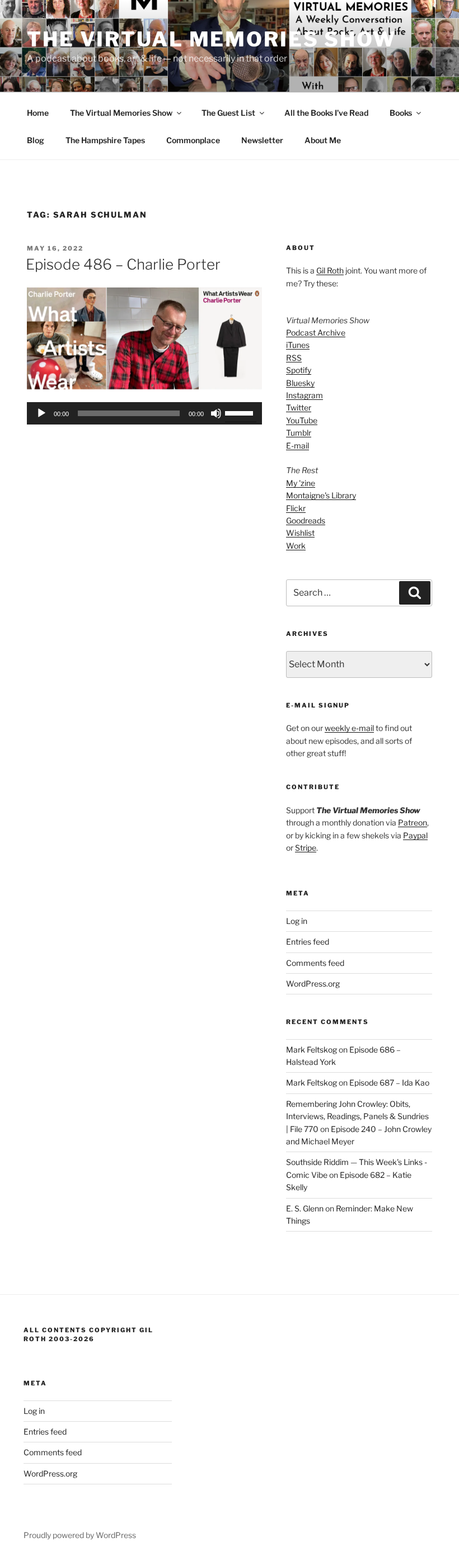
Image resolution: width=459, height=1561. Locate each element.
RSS (294, 357)
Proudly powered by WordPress (80, 1535)
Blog (35, 140)
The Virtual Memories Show (211, 39)
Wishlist (300, 532)
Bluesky (300, 383)
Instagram (304, 395)
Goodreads (305, 520)
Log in (296, 921)
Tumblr (298, 432)
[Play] (41, 413)
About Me (323, 140)
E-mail (297, 445)
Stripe (305, 847)
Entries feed (307, 941)
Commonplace (193, 140)
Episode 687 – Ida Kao (389, 1082)
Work (296, 545)
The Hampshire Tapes (105, 140)
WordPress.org (313, 983)
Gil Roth (330, 270)
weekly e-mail (349, 728)
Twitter (298, 407)
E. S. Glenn (305, 1208)
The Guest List (228, 112)
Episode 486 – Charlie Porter (123, 264)
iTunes (298, 345)
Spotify (298, 370)
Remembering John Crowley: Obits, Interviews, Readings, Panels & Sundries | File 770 (357, 1116)
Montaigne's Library (321, 495)
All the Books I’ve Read (326, 112)
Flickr (296, 508)
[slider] (240, 412)
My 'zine (300, 483)
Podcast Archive (315, 332)
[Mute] (216, 413)
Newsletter (262, 140)
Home (38, 112)
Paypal (415, 835)
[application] (144, 413)
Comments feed (315, 963)
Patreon (412, 822)
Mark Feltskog (311, 1049)
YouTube (301, 420)
